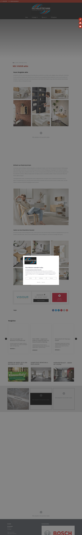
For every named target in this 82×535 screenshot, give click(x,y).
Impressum (43, 282)
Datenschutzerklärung (41, 274)
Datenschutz (38, 282)
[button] (80, 19)
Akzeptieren (51, 278)
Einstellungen (41, 278)
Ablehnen (30, 278)
